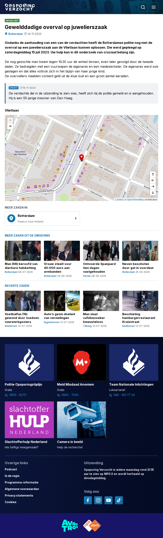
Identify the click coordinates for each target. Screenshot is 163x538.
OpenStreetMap (135, 199)
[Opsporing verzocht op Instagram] (98, 500)
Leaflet (119, 199)
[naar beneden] (153, 192)
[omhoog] (153, 175)
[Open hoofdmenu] (153, 7)
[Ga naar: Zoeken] (142, 7)
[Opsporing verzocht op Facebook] (88, 500)
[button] (81, 158)
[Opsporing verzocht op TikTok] (119, 500)
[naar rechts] (153, 187)
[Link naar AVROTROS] (70, 526)
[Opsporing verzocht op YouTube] (109, 500)
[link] (42, 218)
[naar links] (153, 181)
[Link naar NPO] (92, 526)
